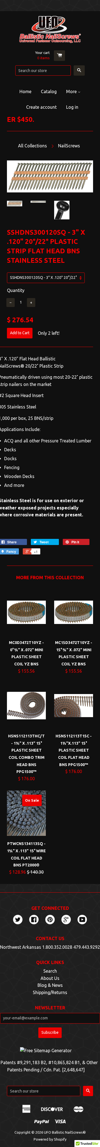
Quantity (15, 290)
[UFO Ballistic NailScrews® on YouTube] (82, 920)
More (72, 91)
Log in (72, 107)
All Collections (32, 145)
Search (50, 970)
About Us (50, 978)
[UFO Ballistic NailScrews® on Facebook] (34, 920)
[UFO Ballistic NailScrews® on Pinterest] (50, 920)
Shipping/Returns (50, 992)
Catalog (49, 91)
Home (25, 91)
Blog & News (50, 985)
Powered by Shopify (50, 1139)
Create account (41, 107)
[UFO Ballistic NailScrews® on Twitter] (17, 920)
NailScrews (69, 145)
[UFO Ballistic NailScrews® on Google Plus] (66, 920)
